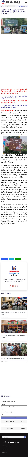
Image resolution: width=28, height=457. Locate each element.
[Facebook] (10, 286)
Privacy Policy (5, 449)
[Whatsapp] (17, 286)
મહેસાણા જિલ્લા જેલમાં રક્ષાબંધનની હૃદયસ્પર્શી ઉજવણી (12, 358)
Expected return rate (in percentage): (10, 406)
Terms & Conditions (6, 446)
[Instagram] (15, 286)
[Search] (25, 437)
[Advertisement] (14, 49)
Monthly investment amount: (8, 401)
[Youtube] (13, 286)
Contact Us (4, 452)
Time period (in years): (6, 411)
